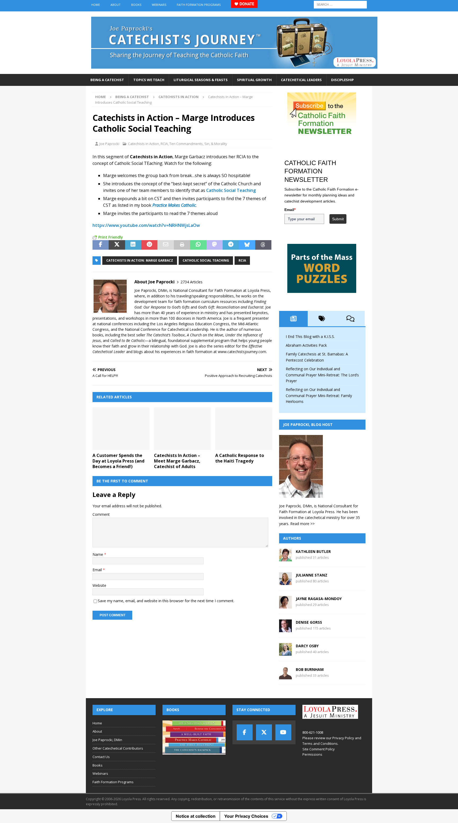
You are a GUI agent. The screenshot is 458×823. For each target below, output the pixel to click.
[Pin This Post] (149, 245)
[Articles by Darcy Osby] (285, 652)
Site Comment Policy (318, 749)
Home (95, 5)
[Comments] (350, 318)
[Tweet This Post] (117, 245)
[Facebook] (245, 732)
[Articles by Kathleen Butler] (285, 558)
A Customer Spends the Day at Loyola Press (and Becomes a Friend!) (118, 460)
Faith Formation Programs (199, 5)
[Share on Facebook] (101, 245)
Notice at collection (195, 816)
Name (98, 554)
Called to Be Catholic (127, 340)
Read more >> (302, 523)
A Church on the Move (205, 334)
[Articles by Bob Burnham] (285, 676)
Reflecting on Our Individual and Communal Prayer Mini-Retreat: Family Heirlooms (319, 395)
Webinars (159, 5)
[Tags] (322, 318)
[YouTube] (283, 732)
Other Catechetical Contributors (118, 748)
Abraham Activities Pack (306, 345)
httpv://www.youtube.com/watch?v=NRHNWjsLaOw (146, 225)
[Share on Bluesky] (247, 245)
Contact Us (101, 756)
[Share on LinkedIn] (133, 245)
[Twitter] (264, 732)
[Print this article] (182, 245)
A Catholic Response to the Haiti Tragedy (239, 458)
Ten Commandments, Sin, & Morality (198, 143)
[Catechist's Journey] (234, 70)
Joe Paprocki (109, 143)
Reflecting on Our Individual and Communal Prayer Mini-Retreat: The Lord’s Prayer (322, 374)
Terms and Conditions (320, 743)
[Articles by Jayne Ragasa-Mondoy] (285, 605)
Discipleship (342, 79)
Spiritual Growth (254, 79)
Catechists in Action (143, 143)
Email (98, 569)
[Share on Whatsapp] (198, 245)
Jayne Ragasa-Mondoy (319, 598)
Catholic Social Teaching (231, 190)
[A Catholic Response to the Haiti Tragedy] (243, 428)
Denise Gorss (309, 622)
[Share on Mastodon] (214, 245)
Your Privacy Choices (246, 816)
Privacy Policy (343, 738)
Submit (338, 219)
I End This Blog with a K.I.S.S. (310, 336)
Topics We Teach (148, 79)
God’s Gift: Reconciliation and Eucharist (230, 307)
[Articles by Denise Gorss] (285, 629)
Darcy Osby (307, 645)
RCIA (164, 143)
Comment (101, 514)
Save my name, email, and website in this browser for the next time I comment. (166, 600)
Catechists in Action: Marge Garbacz (139, 260)
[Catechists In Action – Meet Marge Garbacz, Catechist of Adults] (182, 428)
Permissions (312, 754)
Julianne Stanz (311, 575)
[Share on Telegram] (231, 245)
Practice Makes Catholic (174, 205)
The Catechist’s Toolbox (165, 334)
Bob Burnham (310, 669)
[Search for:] (340, 4)
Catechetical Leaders (301, 79)
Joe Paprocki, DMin (107, 739)
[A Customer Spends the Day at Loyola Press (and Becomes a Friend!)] (121, 428)
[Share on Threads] (263, 245)
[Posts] (293, 318)
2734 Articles (191, 281)
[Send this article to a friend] (165, 245)
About (116, 5)
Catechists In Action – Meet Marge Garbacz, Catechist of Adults (177, 460)
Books (136, 5)
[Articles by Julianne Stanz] (285, 581)
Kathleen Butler (313, 551)
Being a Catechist (107, 79)
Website (99, 585)
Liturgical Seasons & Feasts (201, 79)
